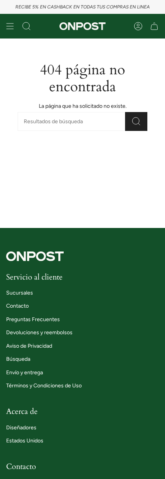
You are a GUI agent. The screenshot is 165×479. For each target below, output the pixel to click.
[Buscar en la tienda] (136, 121)
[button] (26, 26)
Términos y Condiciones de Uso (44, 385)
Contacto (17, 306)
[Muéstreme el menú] (10, 26)
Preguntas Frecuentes (33, 319)
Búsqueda (18, 359)
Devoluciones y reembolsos (39, 332)
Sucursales (19, 293)
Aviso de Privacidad (29, 346)
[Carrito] (154, 26)
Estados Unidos (24, 440)
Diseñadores (21, 427)
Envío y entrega (24, 372)
